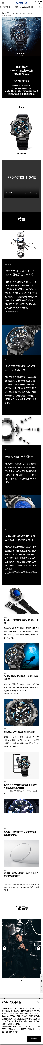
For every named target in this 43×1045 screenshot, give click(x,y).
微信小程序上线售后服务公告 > (20, 7)
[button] (21, 980)
